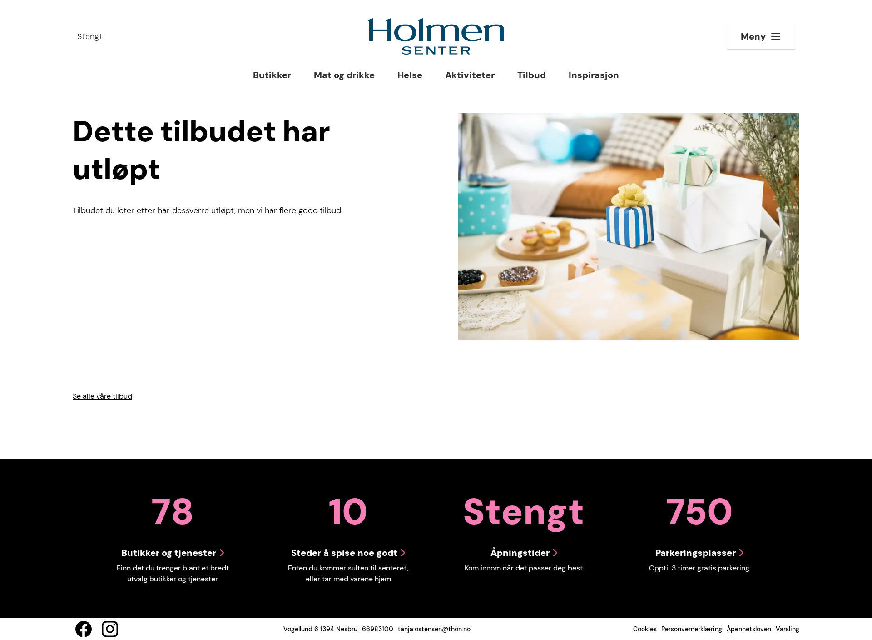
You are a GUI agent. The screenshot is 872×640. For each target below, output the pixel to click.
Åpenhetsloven (749, 629)
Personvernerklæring (691, 629)
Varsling (787, 629)
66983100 (377, 629)
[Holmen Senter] (436, 36)
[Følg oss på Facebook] (83, 629)
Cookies (645, 629)
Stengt (90, 36)
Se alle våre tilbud (102, 396)
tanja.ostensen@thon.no (434, 629)
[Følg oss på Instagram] (110, 629)
